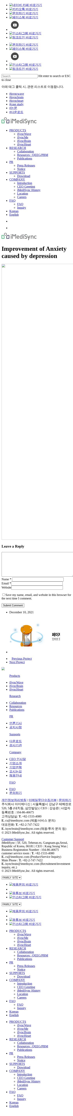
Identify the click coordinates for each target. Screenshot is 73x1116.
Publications (16, 709)
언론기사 (15, 723)
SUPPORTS (17, 973)
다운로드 (15, 741)
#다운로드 (16, 112)
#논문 (13, 108)
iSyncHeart (16, 689)
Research (15, 696)
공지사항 (15, 727)
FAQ (12, 782)
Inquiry (21, 1008)
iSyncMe (22, 938)
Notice (21, 969)
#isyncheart (16, 100)
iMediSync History (28, 990)
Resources (15, 706)
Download (23, 976)
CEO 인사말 (17, 759)
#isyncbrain (16, 97)
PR (11, 716)
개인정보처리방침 (14, 800)
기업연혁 (15, 767)
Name (6, 579)
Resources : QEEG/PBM (32, 955)
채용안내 (15, 775)
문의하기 (15, 792)
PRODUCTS (17, 931)
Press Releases (26, 966)
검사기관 (15, 745)
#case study (16, 104)
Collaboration (17, 702)
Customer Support (13, 839)
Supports (14, 734)
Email (6, 583)
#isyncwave (16, 93)
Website (6, 587)
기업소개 (15, 763)
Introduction (24, 983)
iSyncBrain (16, 686)
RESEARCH (17, 948)
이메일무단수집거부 (43, 800)
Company (15, 752)
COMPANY (17, 980)
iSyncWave (16, 682)
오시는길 (15, 771)
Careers (21, 997)
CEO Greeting (26, 987)
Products (14, 675)
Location (22, 994)
